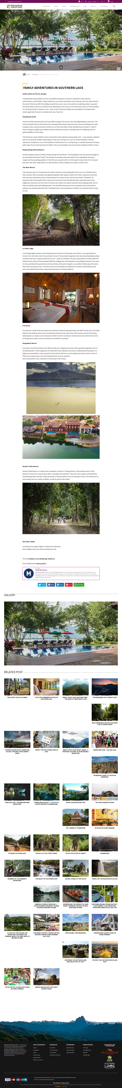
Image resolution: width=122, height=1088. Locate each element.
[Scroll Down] (61, 68)
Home (28, 74)
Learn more (64, 1086)
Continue (57, 1086)
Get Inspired (35, 74)
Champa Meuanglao (40, 572)
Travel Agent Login (87, 1050)
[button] (91, 1)
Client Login (85, 1047)
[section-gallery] (118, 69)
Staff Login (85, 1052)
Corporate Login (86, 1055)
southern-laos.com (32, 549)
